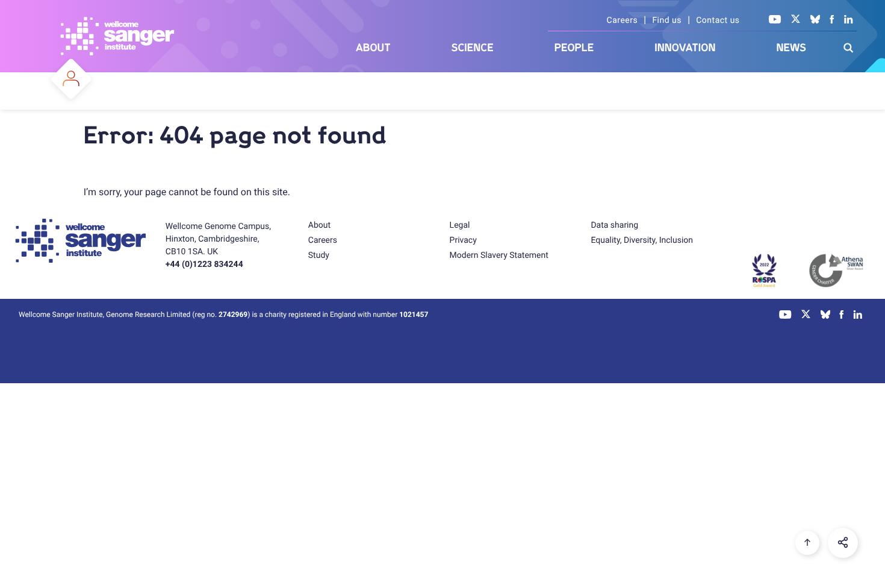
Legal (460, 225)
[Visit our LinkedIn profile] (848, 20)
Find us (667, 20)
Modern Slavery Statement (499, 255)
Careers (622, 20)
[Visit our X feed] (796, 20)
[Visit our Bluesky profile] (815, 20)
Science (473, 48)
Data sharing (614, 225)
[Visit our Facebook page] (832, 20)
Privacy (463, 240)
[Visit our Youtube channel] (775, 20)
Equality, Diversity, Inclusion (642, 240)
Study (318, 255)
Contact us (717, 20)
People (574, 48)
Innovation (684, 48)
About (373, 48)
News (791, 48)
